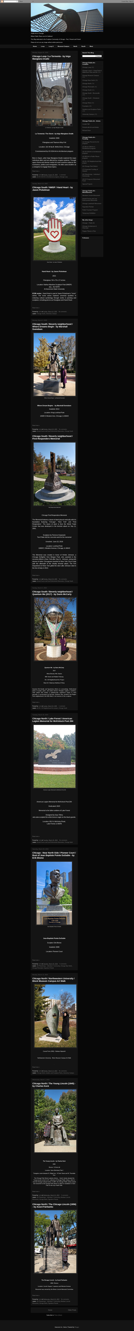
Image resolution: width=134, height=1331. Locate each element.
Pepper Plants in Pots (89, 231)
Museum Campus (63, 46)
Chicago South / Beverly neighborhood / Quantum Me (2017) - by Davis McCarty (52, 592)
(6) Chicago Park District (90, 166)
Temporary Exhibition (88, 213)
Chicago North (69, 842)
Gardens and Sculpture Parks (54, 1073)
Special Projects (87, 184)
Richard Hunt (86, 130)
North (75, 46)
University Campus (51, 313)
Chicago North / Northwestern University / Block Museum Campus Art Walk (53, 979)
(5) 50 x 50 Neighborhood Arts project (47, 708)
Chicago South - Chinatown (90, 98)
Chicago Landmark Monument (91, 203)
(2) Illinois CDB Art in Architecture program (89, 147)
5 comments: (63, 964)
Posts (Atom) (58, 1315)
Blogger (77, 1327)
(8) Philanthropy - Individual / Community (48, 966)
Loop (43, 46)
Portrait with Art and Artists (90, 127)
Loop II (51, 46)
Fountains (85, 106)
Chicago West (86, 103)
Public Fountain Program (90, 210)
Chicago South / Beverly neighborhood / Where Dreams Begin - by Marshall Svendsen (52, 326)
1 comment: (62, 175)
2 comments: (65, 1195)
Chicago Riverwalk (37, 968)
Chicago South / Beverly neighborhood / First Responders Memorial (52, 437)
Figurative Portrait (49, 968)
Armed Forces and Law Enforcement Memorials (50, 431)
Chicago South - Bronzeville (91, 93)
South (83, 46)
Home (35, 46)
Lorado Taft (85, 124)
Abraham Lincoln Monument (91, 195)
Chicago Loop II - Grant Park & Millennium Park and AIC (92, 71)
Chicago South (41, 313)
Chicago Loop (64, 177)
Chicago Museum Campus (90, 75)
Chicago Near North (66, 966)
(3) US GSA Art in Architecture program (48, 177)
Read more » (36, 171)
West (91, 46)
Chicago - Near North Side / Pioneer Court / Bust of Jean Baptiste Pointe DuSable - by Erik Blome (54, 855)
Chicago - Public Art (88, 223)
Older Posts (72, 1310)
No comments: (63, 311)
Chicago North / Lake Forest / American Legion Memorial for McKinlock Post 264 (52, 719)
